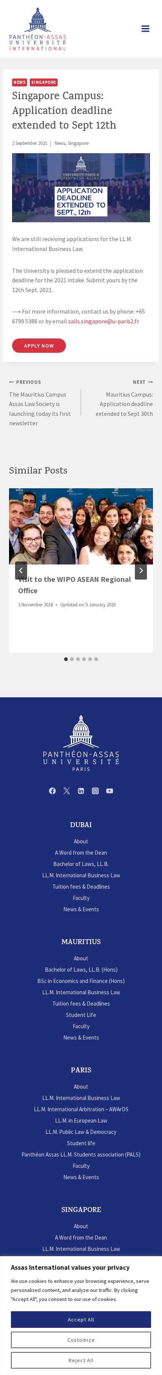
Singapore (43, 82)
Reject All (81, 1360)
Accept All (81, 1319)
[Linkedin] (81, 791)
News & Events (81, 909)
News (20, 82)
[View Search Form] (127, 28)
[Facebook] (52, 791)
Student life (81, 1143)
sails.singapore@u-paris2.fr (103, 321)
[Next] (141, 570)
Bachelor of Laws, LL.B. (81, 863)
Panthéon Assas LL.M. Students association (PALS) (81, 1154)
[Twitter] (66, 791)
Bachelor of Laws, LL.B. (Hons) (81, 969)
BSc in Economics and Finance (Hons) (81, 980)
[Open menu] (145, 28)
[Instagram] (95, 791)
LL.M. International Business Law (81, 875)
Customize (81, 1340)
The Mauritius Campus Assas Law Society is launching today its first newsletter (40, 403)
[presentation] (81, 526)
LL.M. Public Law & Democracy (81, 1131)
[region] (81, 1315)
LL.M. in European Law (81, 1120)
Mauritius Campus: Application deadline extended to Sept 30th (124, 398)
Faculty (81, 897)
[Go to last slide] (21, 570)
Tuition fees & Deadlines (81, 886)
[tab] (66, 659)
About (81, 841)
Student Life (81, 1014)
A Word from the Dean (81, 852)
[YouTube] (109, 791)
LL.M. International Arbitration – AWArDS (81, 1109)
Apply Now (39, 345)
